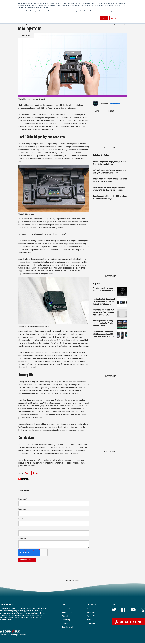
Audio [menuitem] (89, 620)
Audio (27, 473)
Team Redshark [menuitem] (67, 627)
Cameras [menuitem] (90, 609)
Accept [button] (104, 18)
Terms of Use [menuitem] (67, 612)
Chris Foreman (114, 104)
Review (36, 473)
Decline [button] (113, 18)
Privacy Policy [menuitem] (67, 609)
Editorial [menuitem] (65, 616)
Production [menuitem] (91, 612)
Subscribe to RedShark (130, 621)
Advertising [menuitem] (66, 620)
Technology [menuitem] (91, 623)
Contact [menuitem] (65, 623)
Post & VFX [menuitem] (91, 616)
